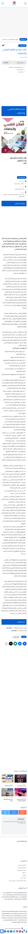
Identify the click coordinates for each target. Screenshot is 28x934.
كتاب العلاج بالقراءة (19, 189)
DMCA (24, 872)
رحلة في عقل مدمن (19, 184)
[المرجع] (14, 3)
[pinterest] (20, 931)
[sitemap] (5, 931)
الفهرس (24, 875)
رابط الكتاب (20, 72)
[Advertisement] (14, 22)
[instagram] (17, 931)
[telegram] (14, 931)
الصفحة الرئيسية (22, 865)
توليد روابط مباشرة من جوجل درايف (17, 880)
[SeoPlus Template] (22, 928)
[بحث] (2, 3)
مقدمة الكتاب (20, 69)
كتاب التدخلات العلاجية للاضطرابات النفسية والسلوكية (13, 195)
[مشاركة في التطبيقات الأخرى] (6, 643)
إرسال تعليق (21, 819)
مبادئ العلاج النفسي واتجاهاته (16, 67)
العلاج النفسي (22, 46)
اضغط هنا (9, 628)
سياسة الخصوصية (21, 870)
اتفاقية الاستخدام (22, 867)
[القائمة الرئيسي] (25, 3)
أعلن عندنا (23, 878)
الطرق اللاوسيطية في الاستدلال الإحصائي (9, 39)
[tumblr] (11, 931)
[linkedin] (8, 931)
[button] (20, 643)
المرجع (6, 928)
